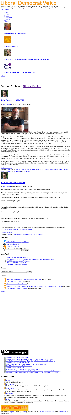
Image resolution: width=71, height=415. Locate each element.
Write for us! (8, 17)
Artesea (24, 411)
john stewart (45, 169)
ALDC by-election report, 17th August (18, 261)
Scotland (8, 171)
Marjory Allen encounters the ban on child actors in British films (34, 359)
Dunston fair (20, 367)
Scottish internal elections (13, 182)
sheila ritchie (17, 171)
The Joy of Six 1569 (21, 357)
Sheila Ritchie (32, 86)
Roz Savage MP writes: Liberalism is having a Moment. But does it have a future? (31, 259)
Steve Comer (10, 388)
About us (7, 19)
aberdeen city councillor (29, 169)
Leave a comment (38, 234)
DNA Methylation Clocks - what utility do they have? (31, 364)
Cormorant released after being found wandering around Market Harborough (37, 371)
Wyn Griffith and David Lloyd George (43, 361)
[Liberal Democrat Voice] (28, 5)
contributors (62, 411)
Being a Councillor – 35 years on (16, 262)
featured (38, 169)
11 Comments (26, 171)
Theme (6, 21)
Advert (3, 76)
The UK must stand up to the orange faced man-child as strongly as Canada (35, 372)
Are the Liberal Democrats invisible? (17, 257)
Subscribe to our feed (12, 246)
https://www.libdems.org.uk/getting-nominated (18, 229)
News (8, 169)
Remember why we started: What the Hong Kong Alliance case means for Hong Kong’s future (34, 286)
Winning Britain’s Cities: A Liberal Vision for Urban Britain (23, 279)
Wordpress (11, 411)
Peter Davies (10, 384)
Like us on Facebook (12, 244)
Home (6, 12)
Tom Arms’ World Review (14, 281)
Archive (6, 14)
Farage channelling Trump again (22, 366)
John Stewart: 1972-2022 (12, 100)
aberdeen (18, 169)
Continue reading (6, 168)
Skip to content (5, 9)
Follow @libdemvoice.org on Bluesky (17, 242)
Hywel (8, 380)
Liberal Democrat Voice (47, 411)
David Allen (9, 394)
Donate (6, 16)
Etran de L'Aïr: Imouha (22, 362)
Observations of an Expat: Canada (17, 264)
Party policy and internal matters (22, 234)
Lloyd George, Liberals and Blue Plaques (27, 369)
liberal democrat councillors (58, 169)
